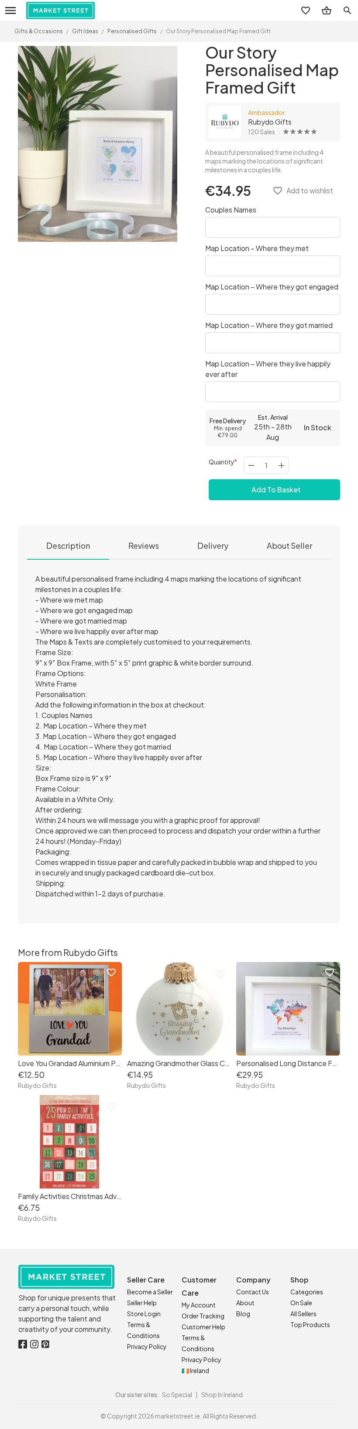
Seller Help (142, 1303)
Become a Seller (150, 1292)
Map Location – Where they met (257, 248)
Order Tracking (203, 1316)
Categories (306, 1292)
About (245, 1303)
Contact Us (252, 1292)
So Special (177, 1394)
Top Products (310, 1324)
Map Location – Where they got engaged (271, 286)
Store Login (144, 1313)
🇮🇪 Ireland (195, 1370)
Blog (243, 1313)
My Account (199, 1305)
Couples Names (230, 209)
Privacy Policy (147, 1346)
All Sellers (303, 1313)
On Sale (301, 1303)
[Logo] (60, 10)
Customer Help (203, 1327)
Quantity (221, 462)
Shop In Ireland (222, 1394)
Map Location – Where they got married (269, 325)
